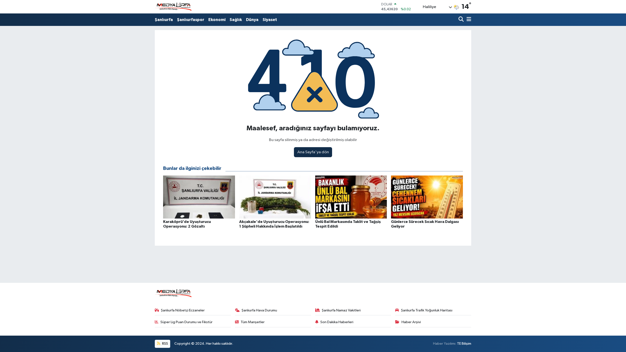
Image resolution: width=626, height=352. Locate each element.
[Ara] (461, 19)
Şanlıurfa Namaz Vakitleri (341, 310)
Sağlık (236, 20)
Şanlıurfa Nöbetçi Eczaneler (183, 310)
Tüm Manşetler (253, 322)
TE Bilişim (464, 343)
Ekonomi (216, 20)
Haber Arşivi (411, 322)
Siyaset (270, 20)
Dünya (252, 20)
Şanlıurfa (164, 20)
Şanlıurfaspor (190, 20)
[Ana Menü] (468, 19)
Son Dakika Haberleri (336, 322)
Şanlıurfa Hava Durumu (259, 310)
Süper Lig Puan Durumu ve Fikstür (186, 322)
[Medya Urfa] (173, 6)
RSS (164, 343)
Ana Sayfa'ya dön (313, 152)
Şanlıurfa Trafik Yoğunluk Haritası (426, 310)
